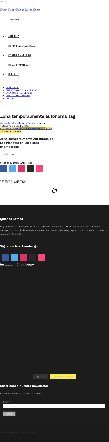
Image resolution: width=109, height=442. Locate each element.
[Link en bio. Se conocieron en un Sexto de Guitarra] (27, 281)
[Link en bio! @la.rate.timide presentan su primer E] (27, 301)
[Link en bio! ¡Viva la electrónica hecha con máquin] (82, 347)
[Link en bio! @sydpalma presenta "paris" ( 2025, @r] (82, 323)
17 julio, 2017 (7, 154)
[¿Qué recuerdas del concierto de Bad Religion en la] (82, 296)
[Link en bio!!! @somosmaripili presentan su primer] (27, 344)
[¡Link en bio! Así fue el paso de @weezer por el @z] (27, 366)
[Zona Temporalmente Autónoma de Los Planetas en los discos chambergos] (27, 126)
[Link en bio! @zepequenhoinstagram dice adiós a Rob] (27, 319)
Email (6, 401)
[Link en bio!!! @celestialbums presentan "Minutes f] (82, 281)
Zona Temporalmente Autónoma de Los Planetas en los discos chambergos (26, 142)
